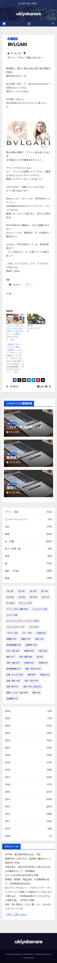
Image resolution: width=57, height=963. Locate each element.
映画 (7, 534)
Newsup (45, 954)
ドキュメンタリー (15, 627)
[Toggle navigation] (29, 24)
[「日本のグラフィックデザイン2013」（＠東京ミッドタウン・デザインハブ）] (16, 358)
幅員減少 (13, 457)
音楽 (7, 578)
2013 (7, 806)
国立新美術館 (14, 645)
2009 (8, 836)
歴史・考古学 (33, 669)
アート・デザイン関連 (17, 609)
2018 (7, 769)
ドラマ (33, 627)
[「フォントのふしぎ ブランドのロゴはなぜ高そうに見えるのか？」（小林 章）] (15, 319)
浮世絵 (44, 675)
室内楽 (29, 651)
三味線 (41, 633)
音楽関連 (12, 698)
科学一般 (12, 687)
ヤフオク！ (15, 386)
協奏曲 (11, 639)
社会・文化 (31, 681)
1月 (10, 591)
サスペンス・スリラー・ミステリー (23, 621)
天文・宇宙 (13, 651)
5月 (44, 591)
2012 (7, 813)
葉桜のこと (15, 488)
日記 (7, 526)
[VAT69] (36, 319)
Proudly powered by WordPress (19, 954)
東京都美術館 (14, 669)
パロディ (12, 633)
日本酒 (43, 663)
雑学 (36, 693)
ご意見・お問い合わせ (16, 914)
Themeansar (28, 958)
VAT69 (30, 325)
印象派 (25, 639)
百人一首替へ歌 (13, 548)
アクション (25, 603)
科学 (7, 556)
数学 (10, 657)
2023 (7, 733)
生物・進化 (13, 681)
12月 (45, 597)
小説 (43, 651)
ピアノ (26, 633)
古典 (39, 639)
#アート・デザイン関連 (19, 57)
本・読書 (9, 541)
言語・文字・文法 (32, 687)
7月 (21, 597)
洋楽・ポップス (15, 675)
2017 (7, 777)
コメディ (12, 615)
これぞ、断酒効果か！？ (24, 427)
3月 (33, 591)
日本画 (29, 663)
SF (10, 603)
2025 (7, 718)
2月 (21, 591)
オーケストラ (40, 609)
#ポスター (38, 57)
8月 (33, 597)
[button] (53, 23)
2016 (7, 784)
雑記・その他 (12, 39)
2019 (7, 762)
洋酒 (31, 675)
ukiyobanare (28, 13)
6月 (10, 597)
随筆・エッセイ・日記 (17, 693)
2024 (8, 725)
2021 (7, 747)
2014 (7, 799)
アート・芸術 (11, 511)
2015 (7, 791)
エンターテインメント (16, 519)
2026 (7, 711)
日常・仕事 (13, 663)
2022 (7, 740)
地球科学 (31, 645)
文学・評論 (25, 657)
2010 (7, 828)
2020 (7, 755)
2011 (7, 821)
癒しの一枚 (42, 386)
